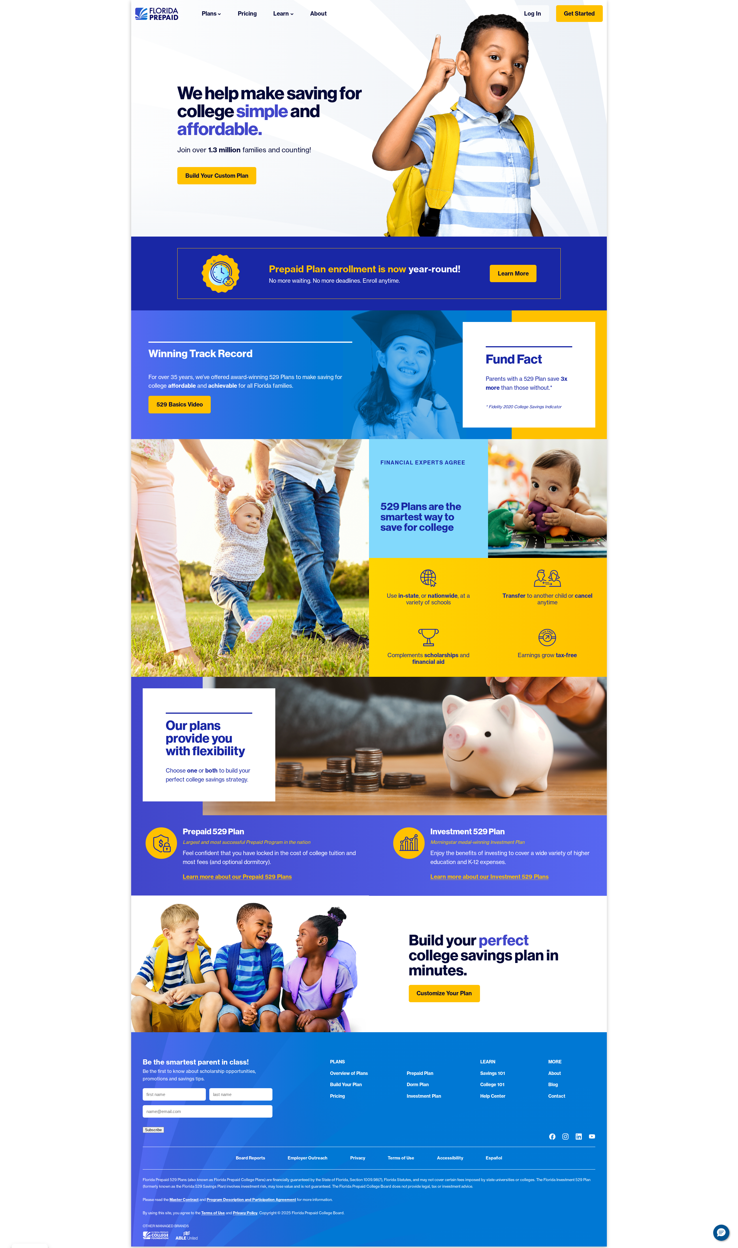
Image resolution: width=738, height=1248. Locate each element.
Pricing (337, 1096)
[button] (721, 1233)
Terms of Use (401, 1158)
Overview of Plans (349, 1073)
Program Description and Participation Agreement (251, 1199)
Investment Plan (424, 1096)
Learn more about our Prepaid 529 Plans (237, 876)
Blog (553, 1084)
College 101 (492, 1084)
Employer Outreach (307, 1158)
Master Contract (184, 1199)
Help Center (492, 1096)
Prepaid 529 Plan (213, 831)
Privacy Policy (245, 1212)
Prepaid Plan (420, 1073)
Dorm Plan (418, 1084)
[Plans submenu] (219, 13)
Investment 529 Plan (467, 831)
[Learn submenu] (292, 13)
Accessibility (450, 1158)
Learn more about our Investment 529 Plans (489, 876)
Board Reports (250, 1158)
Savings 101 (492, 1073)
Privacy (357, 1158)
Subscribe (153, 1130)
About (554, 1073)
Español (494, 1158)
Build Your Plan (346, 1084)
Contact (556, 1096)
